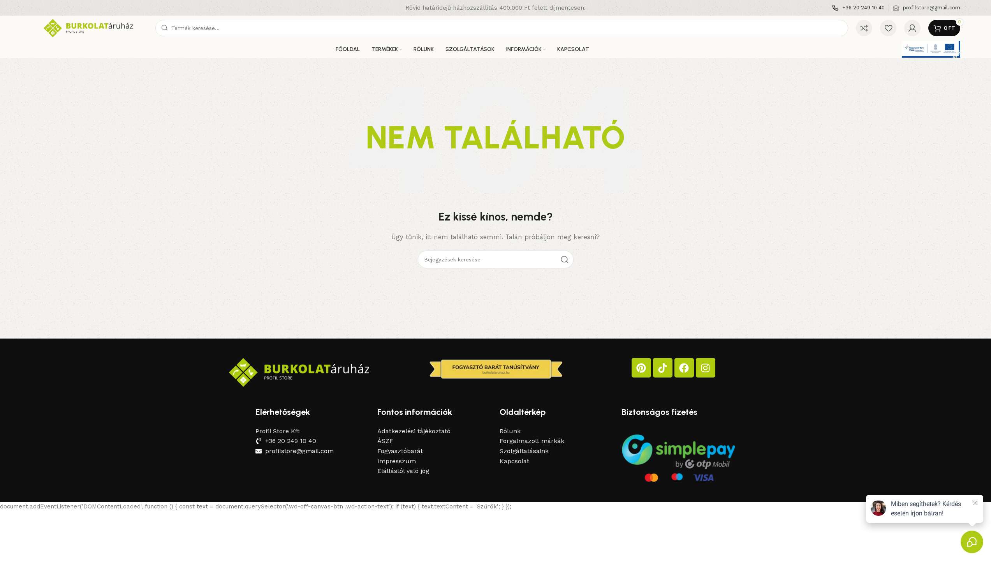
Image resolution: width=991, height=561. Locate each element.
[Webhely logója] (89, 27)
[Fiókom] (912, 28)
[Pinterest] (641, 368)
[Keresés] (565, 259)
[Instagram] (705, 368)
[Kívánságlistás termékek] (888, 28)
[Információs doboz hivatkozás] (858, 8)
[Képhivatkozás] (299, 372)
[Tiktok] (662, 368)
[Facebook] (684, 368)
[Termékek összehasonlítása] (864, 28)
